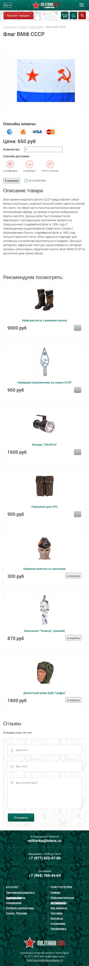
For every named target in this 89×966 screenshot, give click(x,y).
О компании (58, 923)
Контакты (57, 918)
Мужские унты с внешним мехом (44, 320)
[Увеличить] (44, 80)
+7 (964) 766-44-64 (45, 875)
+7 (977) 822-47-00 (45, 858)
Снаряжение (14, 903)
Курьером (29, 170)
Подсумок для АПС (44, 507)
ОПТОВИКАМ (59, 903)
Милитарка (10, 27)
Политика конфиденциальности (44, 960)
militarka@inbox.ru (44, 840)
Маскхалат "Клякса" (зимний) (44, 631)
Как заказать (59, 908)
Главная (55, 892)
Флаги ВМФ (36, 27)
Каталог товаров (18, 15)
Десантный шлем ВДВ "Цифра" (44, 693)
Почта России (50, 170)
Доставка (57, 913)
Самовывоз (10, 170)
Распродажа (58, 928)
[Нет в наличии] (78, 328)
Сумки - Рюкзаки (16, 913)
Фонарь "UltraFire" (44, 444)
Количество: (11, 149)
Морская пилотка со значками (44, 569)
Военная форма (15, 897)
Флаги (23, 27)
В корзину (11, 181)
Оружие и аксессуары (20, 908)
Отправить (21, 817)
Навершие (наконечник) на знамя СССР (44, 382)
